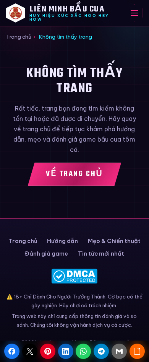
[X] (29, 351)
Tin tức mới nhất (101, 253)
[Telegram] (101, 351)
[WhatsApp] (83, 351)
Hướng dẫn (62, 241)
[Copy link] (137, 351)
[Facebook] (11, 351)
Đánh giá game (46, 253)
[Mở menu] (134, 13)
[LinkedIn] (65, 351)
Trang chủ (18, 36)
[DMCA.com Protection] (74, 276)
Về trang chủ (74, 174)
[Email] (119, 351)
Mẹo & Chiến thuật (114, 241)
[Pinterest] (47, 351)
